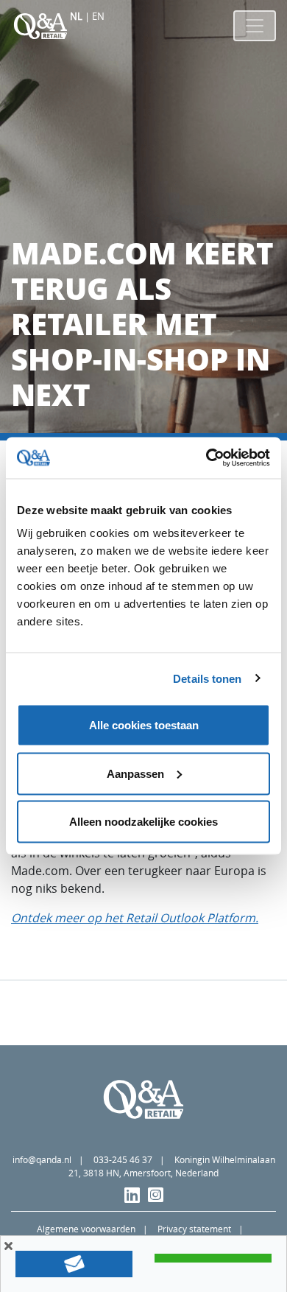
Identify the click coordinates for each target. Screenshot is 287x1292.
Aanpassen (135, 773)
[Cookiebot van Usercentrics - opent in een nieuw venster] (206, 458)
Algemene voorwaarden (86, 1229)
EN (98, 16)
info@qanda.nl (42, 1160)
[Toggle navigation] (254, 25)
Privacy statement (194, 1229)
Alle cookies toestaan (144, 725)
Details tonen (207, 678)
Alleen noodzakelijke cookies (143, 821)
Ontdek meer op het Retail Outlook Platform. (134, 918)
